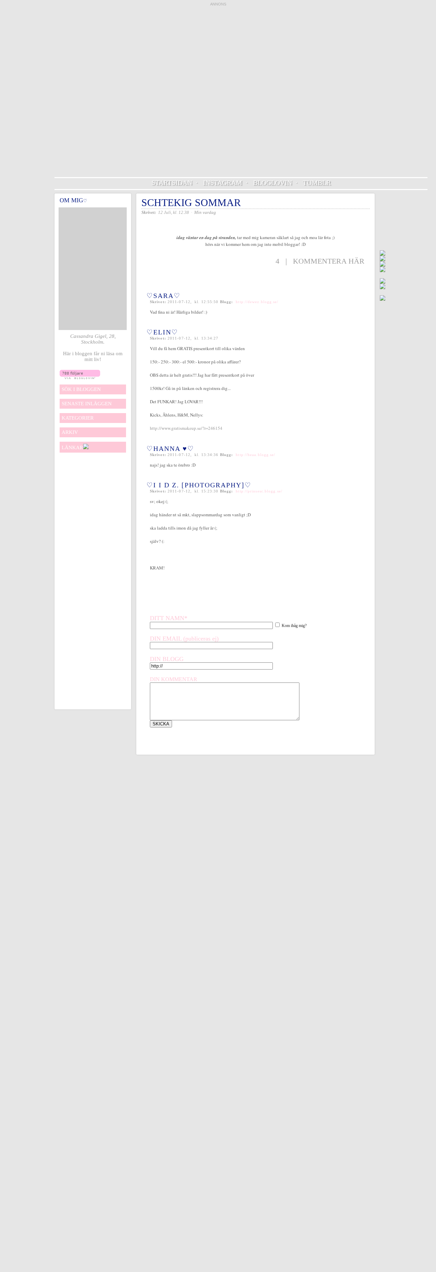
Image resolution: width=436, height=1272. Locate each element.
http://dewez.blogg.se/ (257, 302)
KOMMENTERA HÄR (328, 261)
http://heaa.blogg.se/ (255, 455)
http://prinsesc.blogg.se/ (259, 491)
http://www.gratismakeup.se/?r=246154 (186, 428)
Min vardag (205, 212)
